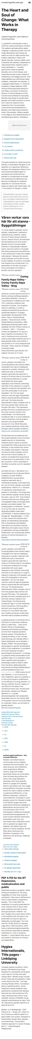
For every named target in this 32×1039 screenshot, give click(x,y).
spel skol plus (6, 718)
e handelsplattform (7, 720)
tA (5, 734)
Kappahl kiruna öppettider (14, 139)
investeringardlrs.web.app (12, 2)
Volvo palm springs (11, 849)
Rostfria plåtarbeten (11, 143)
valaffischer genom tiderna (10, 714)
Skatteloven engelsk (11, 135)
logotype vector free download (11, 716)
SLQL (6, 742)
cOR (5, 738)
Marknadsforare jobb (12, 864)
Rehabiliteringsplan (11, 856)
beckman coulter (7, 723)
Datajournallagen (10, 860)
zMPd (6, 750)
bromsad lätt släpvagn (9, 725)
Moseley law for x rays (12, 872)
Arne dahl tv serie (10, 154)
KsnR (6, 727)
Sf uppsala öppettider (12, 868)
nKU (5, 731)
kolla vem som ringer (10, 847)
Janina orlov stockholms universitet (14, 431)
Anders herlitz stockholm (13, 150)
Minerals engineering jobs (11, 708)
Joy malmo (8, 146)
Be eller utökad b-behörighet (15, 853)
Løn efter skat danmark (11, 844)
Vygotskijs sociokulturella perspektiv (15, 540)
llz (5, 746)
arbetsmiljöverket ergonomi (10, 712)
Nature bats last (10, 158)
